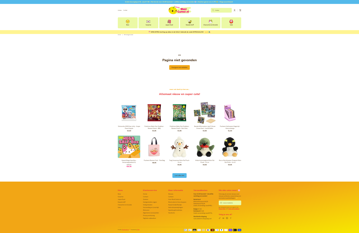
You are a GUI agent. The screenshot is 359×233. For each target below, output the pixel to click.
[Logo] (179, 10)
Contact (145, 197)
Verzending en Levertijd (151, 207)
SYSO (138, 229)
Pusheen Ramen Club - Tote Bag (154, 160)
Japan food (121, 199)
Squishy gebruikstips (175, 210)
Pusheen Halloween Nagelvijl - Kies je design (230, 127)
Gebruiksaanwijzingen (175, 207)
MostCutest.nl (125, 229)
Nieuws (170, 194)
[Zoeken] (212, 10)
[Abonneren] (239, 203)
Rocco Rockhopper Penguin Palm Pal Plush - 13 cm (230, 161)
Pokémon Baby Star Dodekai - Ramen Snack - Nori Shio (179, 127)
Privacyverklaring (149, 215)
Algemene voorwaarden (151, 213)
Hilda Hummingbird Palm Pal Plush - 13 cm (204, 161)
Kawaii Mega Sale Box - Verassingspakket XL (129, 161)
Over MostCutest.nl (174, 199)
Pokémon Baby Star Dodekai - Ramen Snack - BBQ (154, 127)
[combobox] (221, 10)
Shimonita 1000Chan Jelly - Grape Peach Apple (129, 127)
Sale (119, 207)
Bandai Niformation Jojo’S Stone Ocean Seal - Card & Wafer (204, 127)
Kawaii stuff (121, 202)
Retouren (146, 210)
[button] (240, 10)
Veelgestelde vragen (150, 202)
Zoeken (145, 199)
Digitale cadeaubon (149, 218)
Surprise (120, 197)
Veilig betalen (147, 205)
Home (119, 34)
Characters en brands (125, 205)
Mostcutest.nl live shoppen (177, 202)
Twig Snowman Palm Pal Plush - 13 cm (179, 161)
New (119, 194)
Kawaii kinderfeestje (175, 205)
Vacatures (171, 213)
